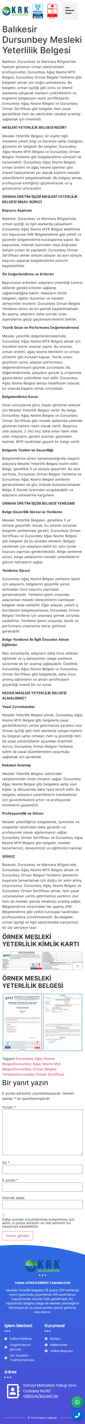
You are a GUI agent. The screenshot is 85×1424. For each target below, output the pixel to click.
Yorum (9, 1107)
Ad (6, 1162)
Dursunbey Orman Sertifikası (40, 1074)
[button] (70, 11)
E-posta (10, 1180)
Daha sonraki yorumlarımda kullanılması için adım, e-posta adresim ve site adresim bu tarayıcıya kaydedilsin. (38, 1223)
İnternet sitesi (13, 1198)
